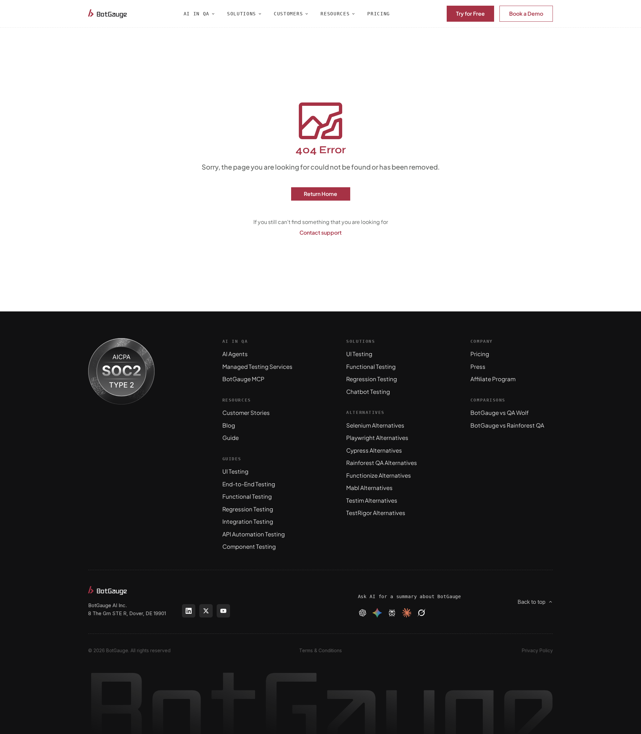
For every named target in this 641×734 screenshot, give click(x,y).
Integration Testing (247, 521)
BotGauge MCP (243, 379)
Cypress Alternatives (374, 450)
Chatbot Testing (368, 391)
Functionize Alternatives (378, 475)
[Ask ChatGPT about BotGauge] (362, 613)
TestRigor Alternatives (375, 512)
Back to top (531, 601)
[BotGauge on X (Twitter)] (206, 611)
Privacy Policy (537, 650)
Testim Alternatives (371, 500)
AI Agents (235, 353)
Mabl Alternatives (369, 487)
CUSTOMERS (288, 13)
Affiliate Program (492, 379)
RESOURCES (335, 13)
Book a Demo (526, 13)
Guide (230, 437)
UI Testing (235, 471)
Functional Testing (247, 496)
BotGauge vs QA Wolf (499, 412)
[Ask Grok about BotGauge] (421, 613)
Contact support (320, 232)
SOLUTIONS (241, 13)
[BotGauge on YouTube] (223, 611)
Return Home (320, 193)
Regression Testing (247, 509)
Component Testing (249, 546)
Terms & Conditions (320, 650)
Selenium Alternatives (375, 425)
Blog (228, 425)
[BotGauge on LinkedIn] (188, 611)
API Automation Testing (253, 534)
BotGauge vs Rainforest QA (507, 425)
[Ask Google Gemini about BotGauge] (377, 613)
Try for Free (470, 13)
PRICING (378, 13)
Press (477, 366)
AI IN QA (196, 13)
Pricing (479, 353)
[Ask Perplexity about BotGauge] (392, 613)
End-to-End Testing (248, 484)
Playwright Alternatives (377, 437)
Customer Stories (246, 412)
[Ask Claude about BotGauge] (406, 613)
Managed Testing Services (257, 366)
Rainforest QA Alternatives (381, 462)
